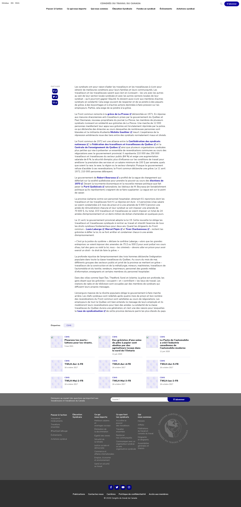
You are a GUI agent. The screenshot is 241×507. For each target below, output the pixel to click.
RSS (17, 3)
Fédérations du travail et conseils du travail (145, 431)
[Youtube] (123, 487)
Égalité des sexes (102, 435)
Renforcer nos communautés (124, 436)
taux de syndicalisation (90, 311)
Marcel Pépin (112, 229)
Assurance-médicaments (57, 419)
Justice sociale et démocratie (101, 446)
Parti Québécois (93, 186)
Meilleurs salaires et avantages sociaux (102, 423)
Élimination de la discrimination (101, 430)
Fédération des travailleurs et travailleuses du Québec (122, 144)
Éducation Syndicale (122, 8)
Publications (79, 494)
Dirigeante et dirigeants (143, 438)
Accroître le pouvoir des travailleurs (122, 423)
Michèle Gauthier (120, 132)
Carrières (111, 494)
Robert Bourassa (106, 177)
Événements (166, 8)
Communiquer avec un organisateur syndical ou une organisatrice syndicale (126, 445)
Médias (5, 3)
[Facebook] (110, 487)
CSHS (77, 42)
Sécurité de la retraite (99, 440)
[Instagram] (129, 487)
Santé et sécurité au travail (101, 465)
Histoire (141, 421)
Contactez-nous (96, 494)
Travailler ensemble (120, 430)
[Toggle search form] (222, 4)
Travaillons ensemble (55, 425)
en (12, 3)
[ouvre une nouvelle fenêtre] (55, 91)
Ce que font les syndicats (122, 415)
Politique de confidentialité (132, 494)
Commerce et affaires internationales (104, 452)
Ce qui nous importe (76, 8)
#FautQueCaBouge (59, 431)
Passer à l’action (54, 8)
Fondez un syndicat (146, 8)
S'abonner (232, 4)
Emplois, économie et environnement (102, 458)
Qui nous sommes (99, 8)
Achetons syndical (185, 8)
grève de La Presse (118, 114)
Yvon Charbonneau (136, 229)
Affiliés (141, 425)
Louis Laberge (94, 229)
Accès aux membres (158, 494)
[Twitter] (116, 487)
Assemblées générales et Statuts (143, 446)
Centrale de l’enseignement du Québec (96, 147)
